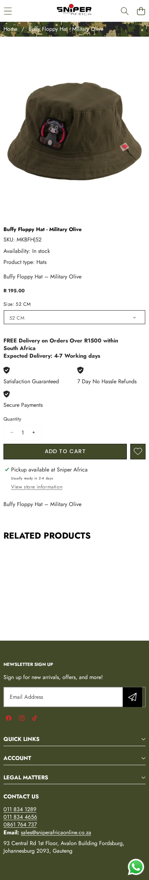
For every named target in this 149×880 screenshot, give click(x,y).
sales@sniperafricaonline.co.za (56, 832)
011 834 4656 (20, 817)
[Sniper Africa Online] (74, 11)
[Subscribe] (132, 697)
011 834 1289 (19, 809)
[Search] (124, 11)
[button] (141, 11)
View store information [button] (36, 486)
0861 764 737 (20, 824)
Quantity (12, 419)
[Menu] (8, 11)
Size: (16, 304)
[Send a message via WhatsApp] (136, 867)
